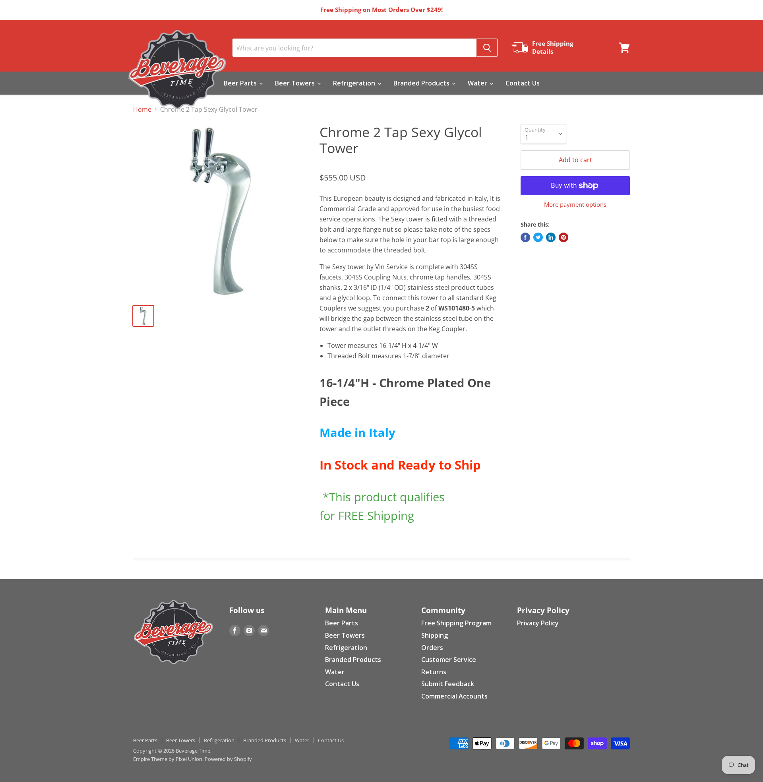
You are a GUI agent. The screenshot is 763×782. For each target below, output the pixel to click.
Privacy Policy (538, 623)
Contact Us (522, 83)
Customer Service (448, 659)
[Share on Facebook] (525, 237)
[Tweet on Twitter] (538, 237)
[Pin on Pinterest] (563, 237)
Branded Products (422, 83)
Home (142, 109)
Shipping (434, 635)
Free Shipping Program (456, 623)
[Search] (487, 48)
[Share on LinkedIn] (551, 237)
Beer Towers (295, 83)
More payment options (575, 204)
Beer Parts (241, 83)
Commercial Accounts (454, 696)
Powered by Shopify (228, 759)
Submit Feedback (447, 683)
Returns (433, 672)
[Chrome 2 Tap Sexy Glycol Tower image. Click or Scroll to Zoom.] (220, 211)
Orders (432, 647)
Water (478, 83)
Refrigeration (355, 83)
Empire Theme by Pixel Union (167, 759)
